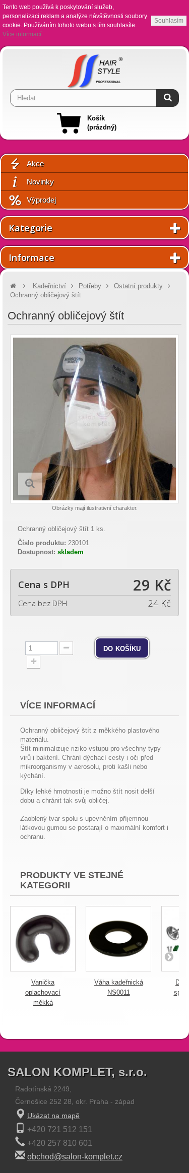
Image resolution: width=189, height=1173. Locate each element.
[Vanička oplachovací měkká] (43, 938)
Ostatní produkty (138, 286)
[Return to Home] (13, 286)
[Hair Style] (95, 69)
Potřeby (90, 286)
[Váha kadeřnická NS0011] (118, 938)
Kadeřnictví (49, 286)
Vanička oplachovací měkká (42, 992)
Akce (35, 163)
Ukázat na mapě (53, 1116)
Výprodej (41, 200)
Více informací (22, 34)
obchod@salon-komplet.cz (74, 1156)
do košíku (122, 648)
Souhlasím (168, 20)
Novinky (40, 181)
